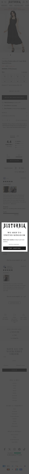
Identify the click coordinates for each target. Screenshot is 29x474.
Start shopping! (14, 248)
